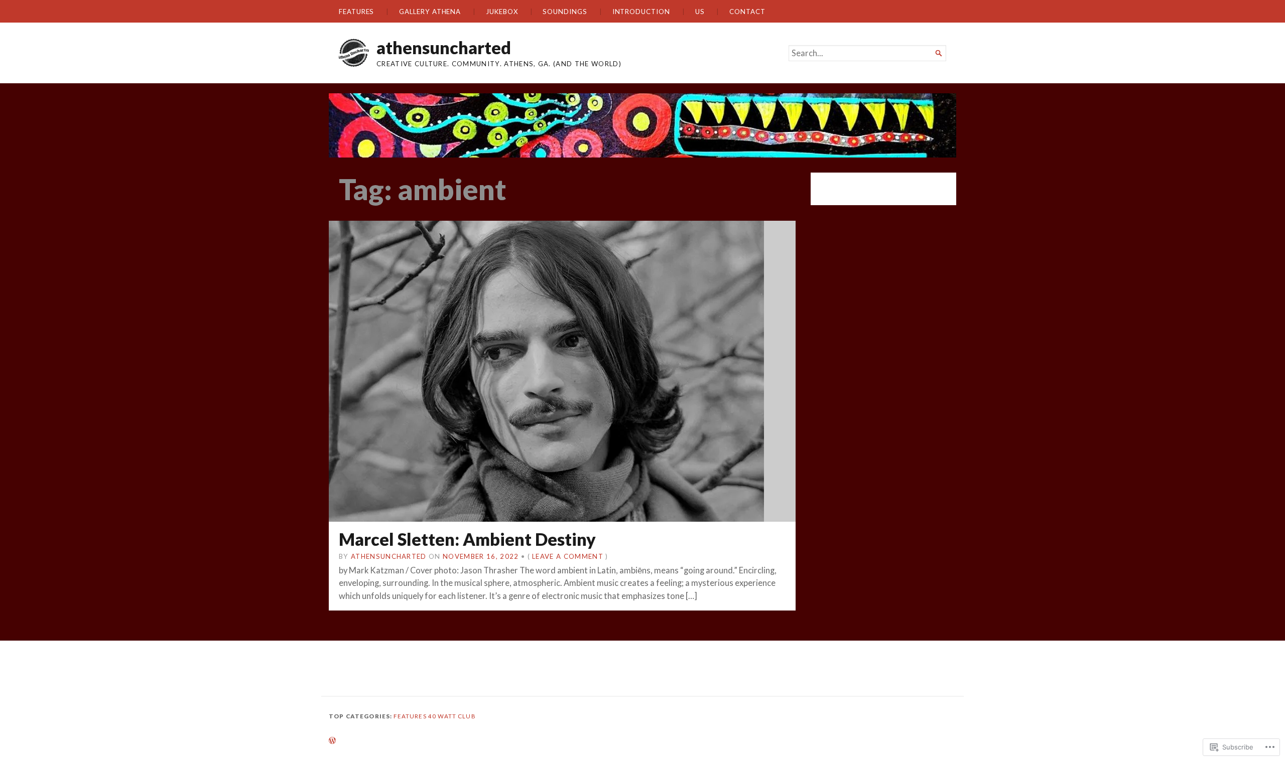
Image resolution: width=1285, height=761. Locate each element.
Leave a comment (567, 556)
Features (356, 12)
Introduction (641, 12)
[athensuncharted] (642, 125)
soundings (565, 12)
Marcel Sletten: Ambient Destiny (467, 539)
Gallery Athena (430, 12)
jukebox (502, 12)
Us (700, 12)
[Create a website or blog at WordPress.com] (332, 741)
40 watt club (452, 716)
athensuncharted (443, 47)
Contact (747, 12)
